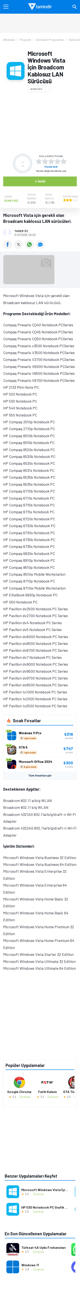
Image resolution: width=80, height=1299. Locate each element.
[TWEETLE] (19, 247)
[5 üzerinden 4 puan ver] (57, 161)
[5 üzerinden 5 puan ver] (64, 161)
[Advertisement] (40, 123)
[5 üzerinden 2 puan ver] (45, 161)
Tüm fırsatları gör (40, 775)
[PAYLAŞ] (8, 247)
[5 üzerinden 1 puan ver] (39, 161)
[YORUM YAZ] (41, 247)
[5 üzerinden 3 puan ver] (51, 161)
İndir (40, 181)
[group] (40, 271)
